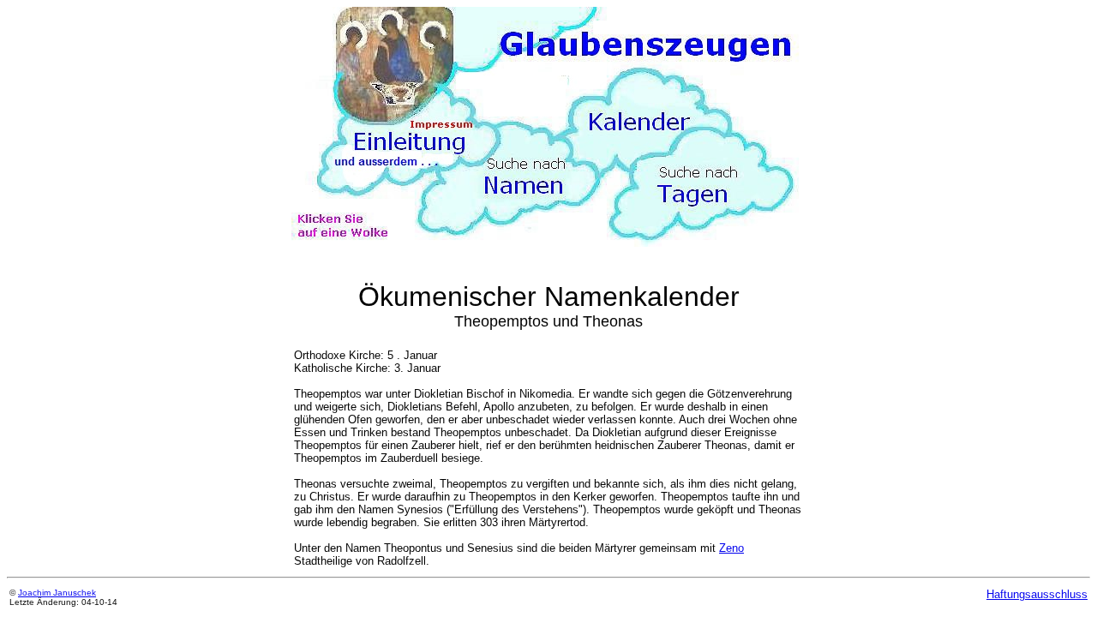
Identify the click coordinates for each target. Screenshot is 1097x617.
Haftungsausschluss (1037, 594)
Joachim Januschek (57, 592)
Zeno (731, 548)
